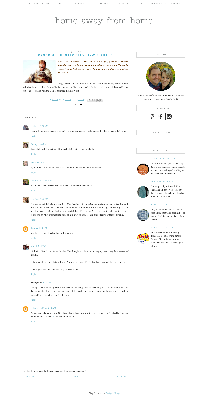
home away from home (104, 20)
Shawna (34, 227)
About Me (124, 3)
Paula (33, 162)
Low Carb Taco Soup (163, 159)
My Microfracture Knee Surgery (161, 3)
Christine (35, 198)
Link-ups (103, 3)
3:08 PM (41, 162)
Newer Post (121, 376)
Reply (33, 135)
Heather (34, 126)
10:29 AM (43, 126)
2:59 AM (44, 198)
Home (75, 376)
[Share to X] (95, 100)
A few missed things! (164, 228)
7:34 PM (42, 246)
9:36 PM (49, 180)
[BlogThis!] (91, 100)
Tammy (34, 144)
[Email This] (88, 100)
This (53, 316)
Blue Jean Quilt (160, 205)
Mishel (34, 246)
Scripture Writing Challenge (44, 3)
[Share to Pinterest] (101, 100)
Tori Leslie (36, 180)
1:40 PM (42, 144)
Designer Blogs (113, 393)
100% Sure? (80, 3)
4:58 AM (52, 307)
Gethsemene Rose (39, 307)
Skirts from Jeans (162, 181)
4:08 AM (43, 227)
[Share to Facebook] (98, 100)
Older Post (30, 376)
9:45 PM (47, 282)
